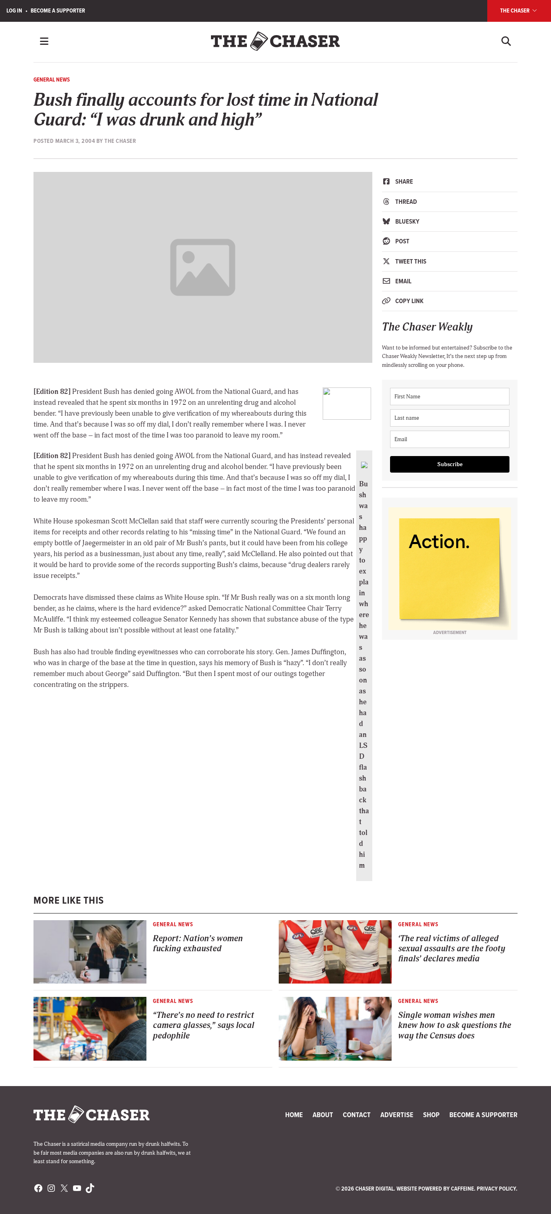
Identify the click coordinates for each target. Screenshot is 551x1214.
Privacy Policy (496, 1188)
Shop (431, 1114)
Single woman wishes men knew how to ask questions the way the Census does (454, 1025)
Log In (14, 10)
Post (401, 241)
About (323, 1114)
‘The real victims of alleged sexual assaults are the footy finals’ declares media (451, 949)
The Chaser (515, 10)
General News (51, 79)
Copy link (409, 301)
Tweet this (410, 261)
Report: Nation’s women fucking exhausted (198, 943)
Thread (405, 201)
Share (403, 181)
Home (294, 1114)
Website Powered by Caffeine (435, 1188)
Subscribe (450, 464)
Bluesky (407, 221)
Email (402, 281)
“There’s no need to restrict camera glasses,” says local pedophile (203, 1025)
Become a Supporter (58, 10)
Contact (357, 1114)
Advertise (396, 1114)
